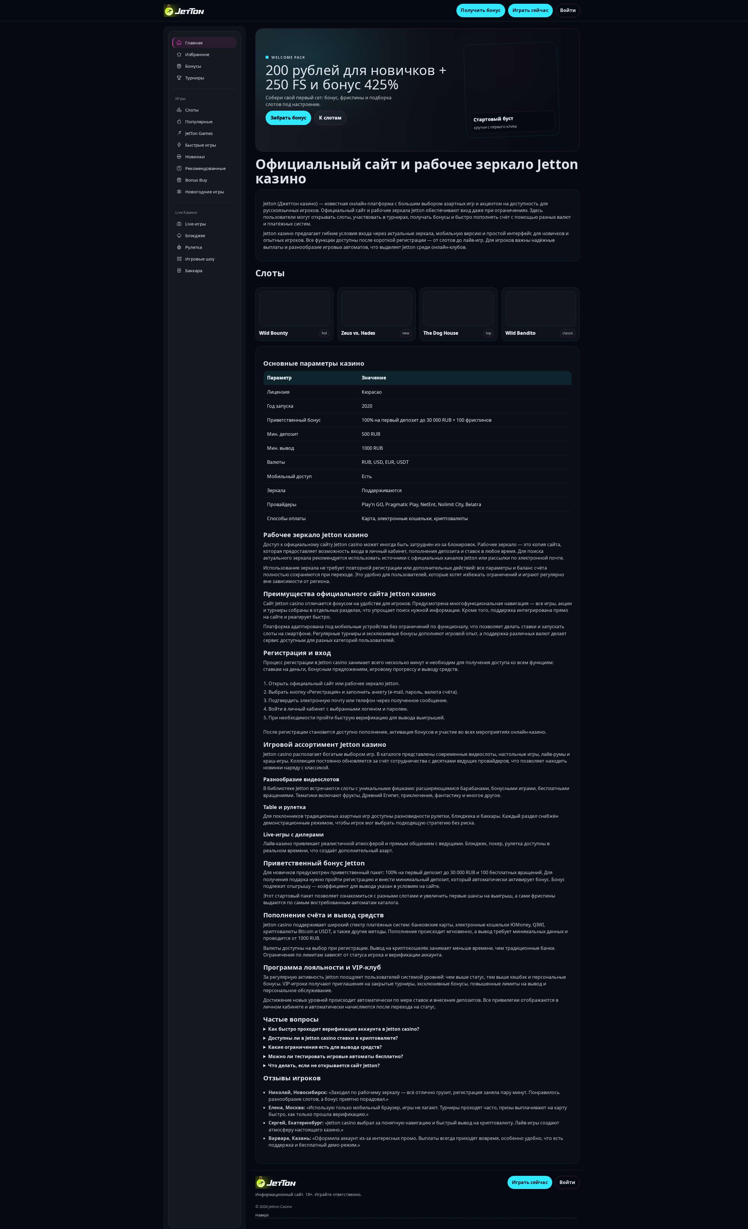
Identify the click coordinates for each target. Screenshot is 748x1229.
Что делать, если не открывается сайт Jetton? (324, 1065)
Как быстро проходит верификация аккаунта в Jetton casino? (343, 1029)
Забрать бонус (288, 117)
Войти (568, 10)
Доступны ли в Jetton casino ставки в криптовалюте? (333, 1038)
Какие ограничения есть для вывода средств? (325, 1047)
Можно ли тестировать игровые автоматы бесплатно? (335, 1056)
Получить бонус (481, 10)
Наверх (262, 1215)
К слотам (330, 117)
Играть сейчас (530, 10)
